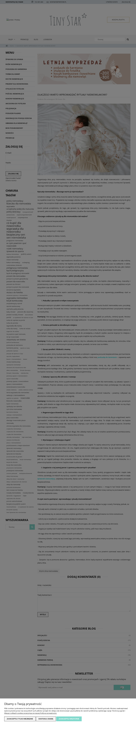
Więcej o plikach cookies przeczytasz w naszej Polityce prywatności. (30, 713)
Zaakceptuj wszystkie (69, 719)
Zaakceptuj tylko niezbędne (20, 719)
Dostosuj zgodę (46, 719)
